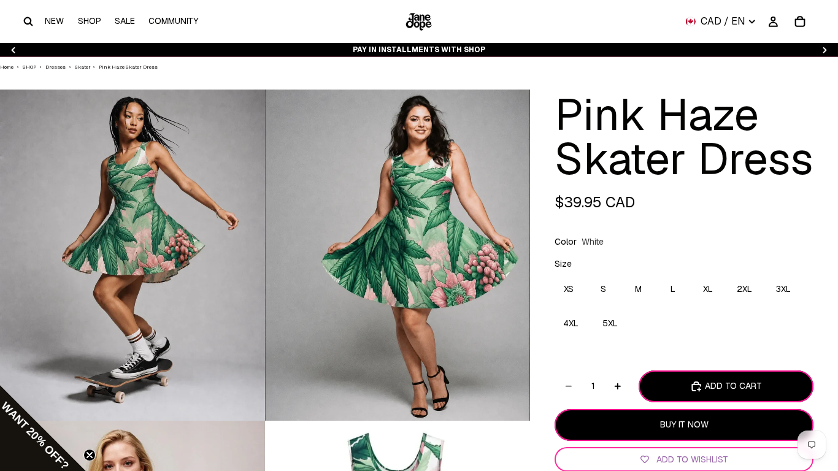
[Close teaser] (89, 455)
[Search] (28, 21)
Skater (83, 67)
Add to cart (733, 385)
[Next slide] (824, 49)
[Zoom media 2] (397, 255)
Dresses (55, 67)
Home (6, 67)
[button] (43, 428)
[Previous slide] (13, 49)
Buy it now (684, 424)
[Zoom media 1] (132, 255)
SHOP (29, 67)
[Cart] (799, 21)
